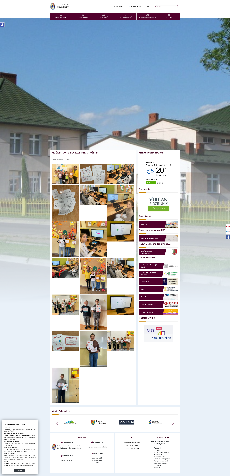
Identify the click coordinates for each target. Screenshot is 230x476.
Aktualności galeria (163, 452)
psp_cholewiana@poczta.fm (97, 447)
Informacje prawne (132, 445)
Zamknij (19, 470)
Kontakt (156, 446)
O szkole (159, 454)
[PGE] (157, 422)
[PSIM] (101, 422)
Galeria (159, 465)
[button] (104, 16)
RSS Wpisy (157, 467)
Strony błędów (161, 444)
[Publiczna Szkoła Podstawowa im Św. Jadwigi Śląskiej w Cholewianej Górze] (62, 6)
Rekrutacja (157, 448)
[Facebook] (227, 237)
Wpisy (159, 450)
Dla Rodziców (161, 457)
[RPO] (129, 422)
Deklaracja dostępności (132, 442)
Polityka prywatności (132, 449)
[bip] (227, 226)
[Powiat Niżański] (72, 422)
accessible (2, 24)
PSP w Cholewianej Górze (160, 442)
